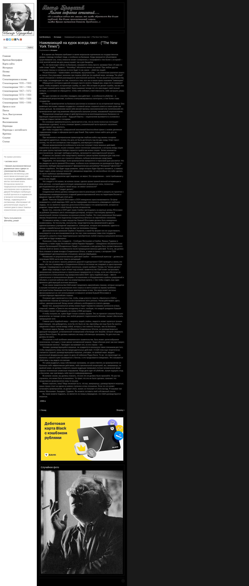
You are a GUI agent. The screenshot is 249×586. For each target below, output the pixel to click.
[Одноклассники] (12, 39)
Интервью (57, 37)
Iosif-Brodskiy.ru (45, 37)
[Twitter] (10, 39)
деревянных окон (23, 179)
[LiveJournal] (18, 39)
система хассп (11, 161)
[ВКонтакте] (7, 39)
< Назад (42, 410)
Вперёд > (121, 410)
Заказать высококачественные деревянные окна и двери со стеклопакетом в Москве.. (17, 168)
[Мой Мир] (15, 39)
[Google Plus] (20, 39)
